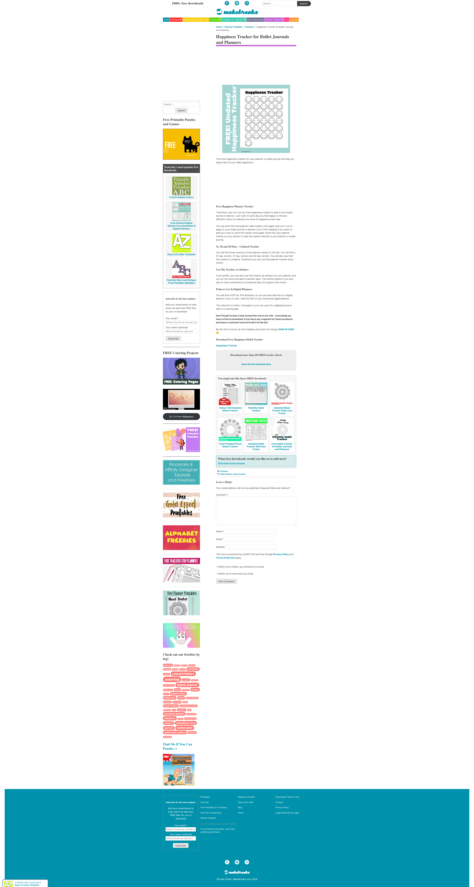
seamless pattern (174, 713)
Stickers (169, 718)
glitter (166, 694)
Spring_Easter (191, 714)
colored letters (183, 674)
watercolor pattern (175, 732)
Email (219, 539)
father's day (168, 690)
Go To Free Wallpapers (181, 416)
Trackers (249, 27)
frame (195, 689)
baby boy (192, 665)
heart (181, 697)
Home (219, 27)
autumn (184, 665)
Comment (222, 494)
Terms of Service (225, 557)
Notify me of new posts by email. (235, 573)
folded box (185, 690)
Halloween (169, 697)
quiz (189, 710)
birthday (167, 669)
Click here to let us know (231, 463)
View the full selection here (256, 364)
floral (177, 689)
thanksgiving (190, 719)
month (185, 702)
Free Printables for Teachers (213, 807)
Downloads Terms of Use (287, 797)
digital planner (187, 685)
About (241, 812)
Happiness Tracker (226, 345)
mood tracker (239, 474)
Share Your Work (246, 802)
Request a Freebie (246, 797)
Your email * (172, 318)
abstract (168, 665)
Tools (166, 19)
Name (220, 531)
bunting (175, 669)
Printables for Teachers (232, 19)
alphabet (177, 665)
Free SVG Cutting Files (210, 812)
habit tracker (226, 474)
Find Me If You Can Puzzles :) (177, 746)
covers (186, 680)
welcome (192, 733)
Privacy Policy (281, 554)
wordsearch (167, 737)
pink (174, 710)
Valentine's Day (185, 723)
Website (220, 547)
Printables (174, 19)
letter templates (192, 698)
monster (177, 702)
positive (181, 710)
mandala (167, 702)
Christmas (193, 669)
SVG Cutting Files (255, 19)
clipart (166, 674)
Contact (279, 802)
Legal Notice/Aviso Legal (287, 812)
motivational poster (188, 706)
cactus (182, 669)
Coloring (214, 19)
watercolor (185, 728)
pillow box (167, 710)
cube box (195, 680)
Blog (286, 19)
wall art (168, 727)
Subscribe (173, 338)
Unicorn (168, 723)
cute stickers (169, 685)
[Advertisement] (256, 66)
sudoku (180, 719)
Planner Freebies (272, 19)
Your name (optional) (177, 327)
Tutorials (294, 19)
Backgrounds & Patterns (194, 19)
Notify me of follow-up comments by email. (241, 566)
